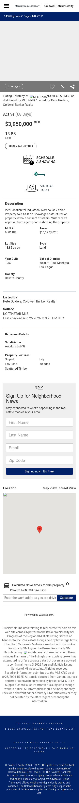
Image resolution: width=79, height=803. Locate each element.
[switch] (52, 86)
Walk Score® (46, 614)
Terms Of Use (25, 743)
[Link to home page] (27, 6)
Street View (67, 488)
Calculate (66, 598)
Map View (50, 488)
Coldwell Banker (30, 723)
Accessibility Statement (26, 748)
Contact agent (13, 86)
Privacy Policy (52, 743)
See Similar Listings (21, 146)
